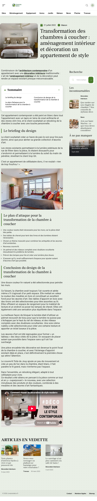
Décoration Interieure (8, 469)
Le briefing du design (13, 97)
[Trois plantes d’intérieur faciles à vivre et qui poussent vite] (10, 450)
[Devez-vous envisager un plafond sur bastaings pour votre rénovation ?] (32, 450)
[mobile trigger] (4, 5)
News (82, 117)
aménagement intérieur (22, 76)
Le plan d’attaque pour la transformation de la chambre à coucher (17, 104)
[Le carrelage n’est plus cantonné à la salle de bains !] (54, 450)
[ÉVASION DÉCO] (17, 5)
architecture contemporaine (33, 70)
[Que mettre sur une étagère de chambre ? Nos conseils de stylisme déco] (74, 104)
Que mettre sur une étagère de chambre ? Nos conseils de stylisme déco (87, 107)
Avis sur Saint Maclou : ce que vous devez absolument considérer (88, 126)
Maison (64, 25)
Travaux (26, 471)
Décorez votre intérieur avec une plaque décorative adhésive (81, 146)
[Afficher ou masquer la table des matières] (41, 90)
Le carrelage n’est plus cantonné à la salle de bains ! (54, 460)
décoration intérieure (34, 73)
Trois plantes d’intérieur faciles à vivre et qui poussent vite (9, 462)
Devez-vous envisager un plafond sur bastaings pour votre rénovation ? (31, 463)
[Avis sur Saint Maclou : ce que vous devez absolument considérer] (74, 124)
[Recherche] (86, 5)
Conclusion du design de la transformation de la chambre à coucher (46, 99)
